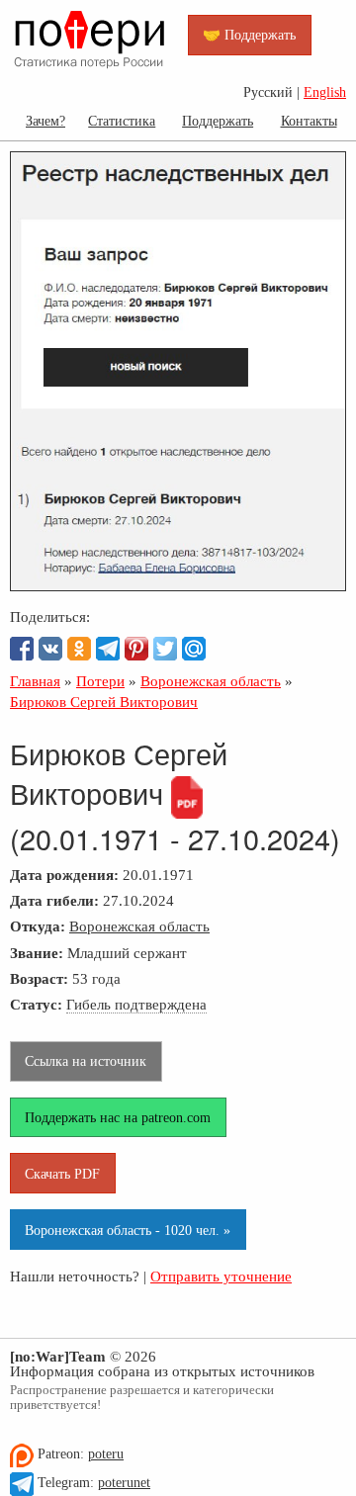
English (325, 92)
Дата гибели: (54, 900)
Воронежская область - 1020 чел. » (127, 1230)
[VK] (50, 648)
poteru (106, 1454)
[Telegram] (108, 648)
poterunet (124, 1482)
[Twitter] (165, 648)
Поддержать (217, 121)
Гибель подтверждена (136, 1004)
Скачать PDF (62, 1174)
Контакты (309, 121)
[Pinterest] (136, 648)
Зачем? (45, 121)
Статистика (121, 121)
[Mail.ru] (194, 648)
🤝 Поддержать (249, 35)
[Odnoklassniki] (79, 648)
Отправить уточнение (221, 1276)
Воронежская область (139, 926)
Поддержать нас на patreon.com (118, 1117)
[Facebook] (22, 648)
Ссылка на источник (85, 1061)
